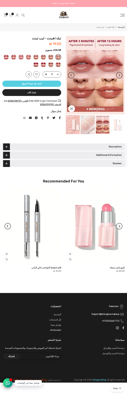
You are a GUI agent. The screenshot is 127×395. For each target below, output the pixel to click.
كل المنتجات (55, 319)
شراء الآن (31, 92)
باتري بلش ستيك (117, 267)
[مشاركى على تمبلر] (42, 117)
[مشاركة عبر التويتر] (54, 117)
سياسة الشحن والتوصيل (113, 353)
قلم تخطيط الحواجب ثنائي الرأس (46, 267)
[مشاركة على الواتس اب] (24, 117)
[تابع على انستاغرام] (117, 328)
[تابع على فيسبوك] (123, 328)
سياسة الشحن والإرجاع (114, 348)
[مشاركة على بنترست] (48, 117)
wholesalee (55, 330)
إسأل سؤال (56, 111)
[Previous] (119, 75)
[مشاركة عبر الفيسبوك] (59, 117)
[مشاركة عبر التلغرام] (36, 117)
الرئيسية (121, 27)
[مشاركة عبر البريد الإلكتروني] (30, 117)
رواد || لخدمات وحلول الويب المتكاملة (30, 380)
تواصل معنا (56, 325)
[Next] (71, 75)
